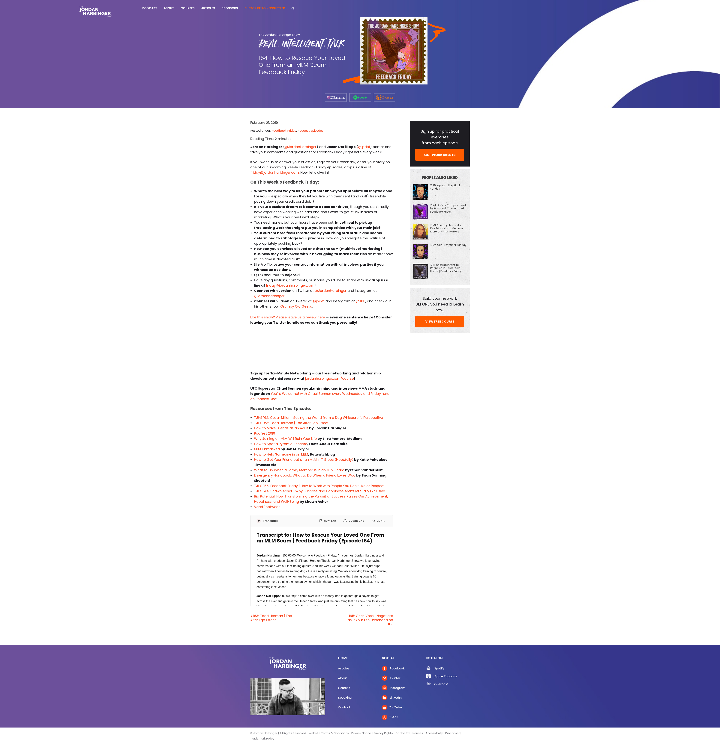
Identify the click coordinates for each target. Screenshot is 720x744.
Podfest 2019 (264, 433)
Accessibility (434, 733)
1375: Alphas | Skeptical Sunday (445, 187)
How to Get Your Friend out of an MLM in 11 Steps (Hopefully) (303, 459)
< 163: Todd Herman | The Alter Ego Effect (271, 617)
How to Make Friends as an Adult (281, 428)
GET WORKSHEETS (439, 154)
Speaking (345, 697)
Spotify (439, 668)
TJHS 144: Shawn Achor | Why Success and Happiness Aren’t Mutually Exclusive (319, 491)
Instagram (397, 688)
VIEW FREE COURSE (439, 321)
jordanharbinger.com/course (329, 378)
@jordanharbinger (269, 296)
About (342, 678)
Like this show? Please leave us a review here (287, 317)
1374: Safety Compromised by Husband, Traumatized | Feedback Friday (448, 208)
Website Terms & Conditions (329, 733)
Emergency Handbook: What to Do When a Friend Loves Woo (305, 475)
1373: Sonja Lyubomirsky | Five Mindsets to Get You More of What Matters (446, 228)
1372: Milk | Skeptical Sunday (448, 245)
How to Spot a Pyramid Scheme (280, 443)
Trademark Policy (262, 738)
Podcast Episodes (310, 130)
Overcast (441, 684)
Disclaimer (452, 733)
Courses (344, 688)
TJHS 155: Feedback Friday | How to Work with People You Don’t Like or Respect (319, 485)
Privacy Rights (383, 733)
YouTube (395, 707)
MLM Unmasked (267, 449)
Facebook (397, 668)
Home (343, 658)
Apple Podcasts (446, 676)
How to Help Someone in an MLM (281, 454)
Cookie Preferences (409, 733)
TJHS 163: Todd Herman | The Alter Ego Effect (291, 423)
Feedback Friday (284, 130)
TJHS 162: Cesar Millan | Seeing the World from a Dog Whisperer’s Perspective (318, 417)
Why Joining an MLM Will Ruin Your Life (285, 438)
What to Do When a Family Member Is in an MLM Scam (299, 470)
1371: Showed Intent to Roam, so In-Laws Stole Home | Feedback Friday (446, 268)
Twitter (394, 678)
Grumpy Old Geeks (296, 306)
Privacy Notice (361, 733)
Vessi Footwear (267, 506)
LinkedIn (395, 697)
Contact (344, 707)
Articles (343, 668)
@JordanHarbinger (300, 146)
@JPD (360, 301)
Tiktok (393, 717)
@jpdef (364, 146)
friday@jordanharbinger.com (274, 172)
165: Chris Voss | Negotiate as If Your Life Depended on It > (370, 619)
